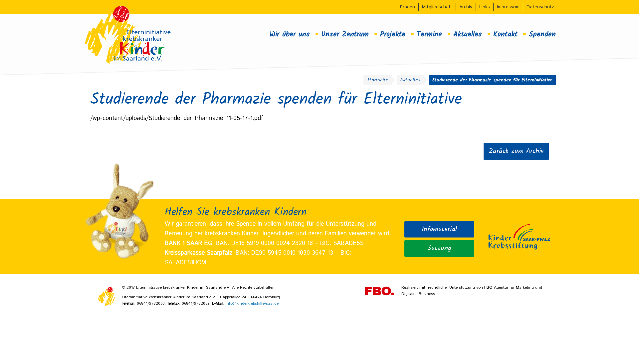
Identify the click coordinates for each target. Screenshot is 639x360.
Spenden (542, 34)
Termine (429, 34)
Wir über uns (290, 34)
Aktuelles (467, 34)
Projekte (392, 34)
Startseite (377, 80)
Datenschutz (540, 7)
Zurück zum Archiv (516, 151)
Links (484, 7)
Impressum (508, 7)
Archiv (465, 7)
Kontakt (505, 34)
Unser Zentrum (345, 34)
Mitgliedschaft (437, 7)
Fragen (407, 7)
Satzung (439, 248)
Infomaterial (439, 229)
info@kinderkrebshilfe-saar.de (252, 303)
